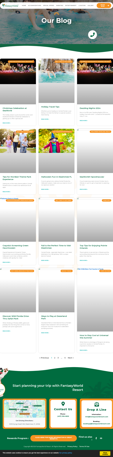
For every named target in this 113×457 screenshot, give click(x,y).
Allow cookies (105, 453)
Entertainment (70, 5)
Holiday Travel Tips (50, 107)
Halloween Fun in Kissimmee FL (56, 177)
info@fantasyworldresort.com (96, 417)
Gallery (90, 5)
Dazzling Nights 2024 (90, 108)
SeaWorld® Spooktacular (92, 177)
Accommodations (34, 5)
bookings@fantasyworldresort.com (96, 424)
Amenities (59, 5)
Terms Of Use (84, 446)
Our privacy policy (65, 453)
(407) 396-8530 (63, 416)
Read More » (7, 123)
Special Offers (48, 5)
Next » (71, 358)
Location (82, 5)
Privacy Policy (72, 446)
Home (24, 5)
